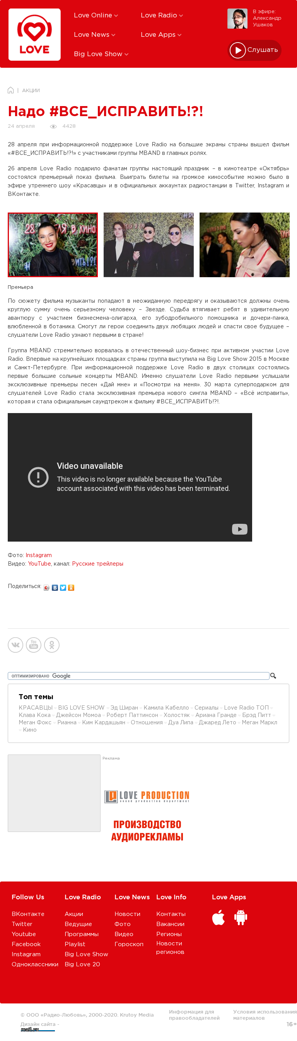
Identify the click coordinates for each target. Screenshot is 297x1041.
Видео (123, 934)
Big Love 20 (82, 964)
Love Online (94, 16)
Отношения (147, 722)
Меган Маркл (259, 722)
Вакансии (170, 924)
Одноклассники (35, 964)
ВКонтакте (28, 914)
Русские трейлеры (97, 564)
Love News (92, 35)
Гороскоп (128, 944)
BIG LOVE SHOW (82, 708)
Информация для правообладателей (194, 1014)
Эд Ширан (124, 708)
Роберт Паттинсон (132, 715)
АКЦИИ (31, 91)
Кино (30, 730)
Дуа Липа (180, 722)
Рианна (67, 722)
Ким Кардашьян (103, 722)
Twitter (22, 924)
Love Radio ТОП (246, 708)
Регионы (169, 934)
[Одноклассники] (71, 586)
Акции (74, 914)
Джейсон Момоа (78, 715)
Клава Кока (35, 715)
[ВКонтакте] (55, 586)
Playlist (75, 944)
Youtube (24, 934)
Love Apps (159, 35)
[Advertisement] (54, 793)
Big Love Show (99, 54)
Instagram (39, 555)
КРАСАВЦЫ (36, 708)
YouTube (39, 564)
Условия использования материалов (265, 1014)
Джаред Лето (217, 722)
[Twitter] (63, 586)
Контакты (171, 914)
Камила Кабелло (166, 708)
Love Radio (160, 16)
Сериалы (206, 708)
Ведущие (78, 924)
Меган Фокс (36, 722)
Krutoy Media (137, 1014)
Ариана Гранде (216, 715)
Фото (122, 924)
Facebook (26, 944)
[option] (56, 245)
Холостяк (177, 715)
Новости (127, 914)
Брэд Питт (256, 715)
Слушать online (263, 50)
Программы (82, 934)
